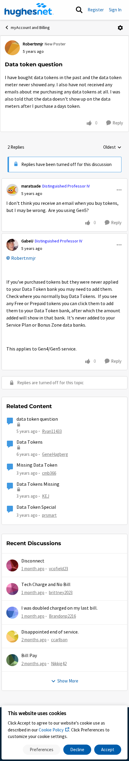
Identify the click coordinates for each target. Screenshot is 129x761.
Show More (67, 681)
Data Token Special (36, 507)
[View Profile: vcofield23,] (12, 565)
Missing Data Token (36, 465)
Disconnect (32, 561)
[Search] (79, 9)
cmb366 (49, 473)
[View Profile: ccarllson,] (12, 636)
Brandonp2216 (62, 616)
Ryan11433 (52, 431)
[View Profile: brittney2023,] (12, 589)
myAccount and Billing (30, 27)
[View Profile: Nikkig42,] (12, 660)
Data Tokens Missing (37, 484)
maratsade (31, 186)
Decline (77, 749)
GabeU (27, 241)
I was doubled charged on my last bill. (59, 608)
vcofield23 (58, 568)
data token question (37, 419)
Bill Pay (29, 656)
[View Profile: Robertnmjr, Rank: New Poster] (12, 47)
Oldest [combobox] (112, 147)
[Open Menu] (120, 28)
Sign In (115, 10)
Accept (107, 749)
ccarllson (59, 639)
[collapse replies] (65, 181)
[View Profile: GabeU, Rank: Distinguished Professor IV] (12, 245)
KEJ (45, 496)
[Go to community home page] (29, 10)
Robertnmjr (33, 44)
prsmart (49, 515)
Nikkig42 (59, 663)
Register (96, 10)
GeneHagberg (55, 454)
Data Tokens (29, 442)
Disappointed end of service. (50, 632)
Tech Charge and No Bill (45, 585)
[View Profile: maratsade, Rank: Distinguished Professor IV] (12, 190)
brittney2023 (61, 592)
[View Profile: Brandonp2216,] (12, 613)
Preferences (41, 749)
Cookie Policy (51, 730)
